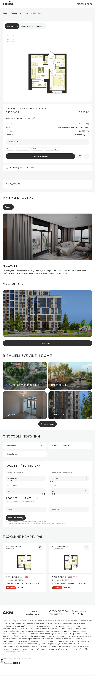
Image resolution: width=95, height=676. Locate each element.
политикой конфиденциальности (54, 523)
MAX (82, 613)
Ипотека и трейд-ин (61, 446)
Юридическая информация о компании (17, 658)
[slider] (11, 481)
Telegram (73, 613)
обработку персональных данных (18, 523)
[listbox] (47, 142)
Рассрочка (11, 446)
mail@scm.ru (56, 614)
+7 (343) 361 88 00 (83, 4)
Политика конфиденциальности (14, 655)
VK (78, 613)
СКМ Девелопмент (8, 4)
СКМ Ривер (84, 124)
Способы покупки (14, 454)
